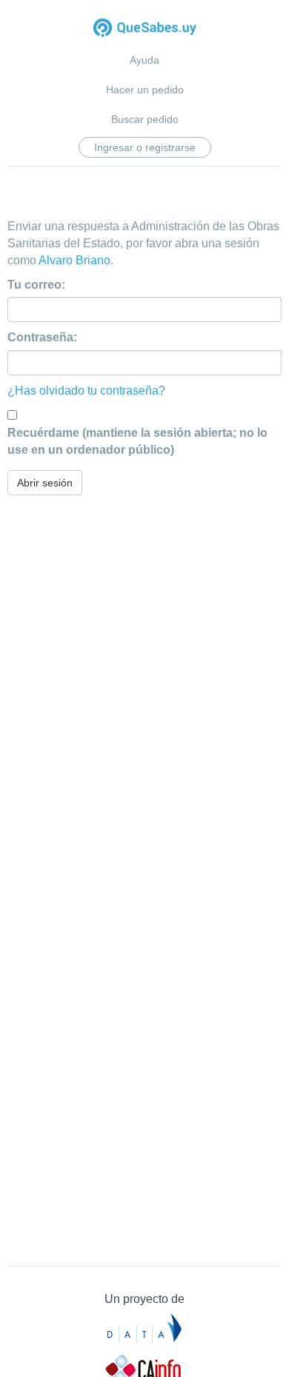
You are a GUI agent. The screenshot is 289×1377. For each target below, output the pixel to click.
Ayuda (144, 60)
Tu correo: (36, 284)
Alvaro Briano (74, 260)
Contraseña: (42, 337)
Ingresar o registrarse (145, 147)
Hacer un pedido (145, 90)
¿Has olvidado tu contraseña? (86, 390)
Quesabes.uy (144, 29)
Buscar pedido (145, 119)
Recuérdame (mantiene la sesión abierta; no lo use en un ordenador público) (137, 441)
